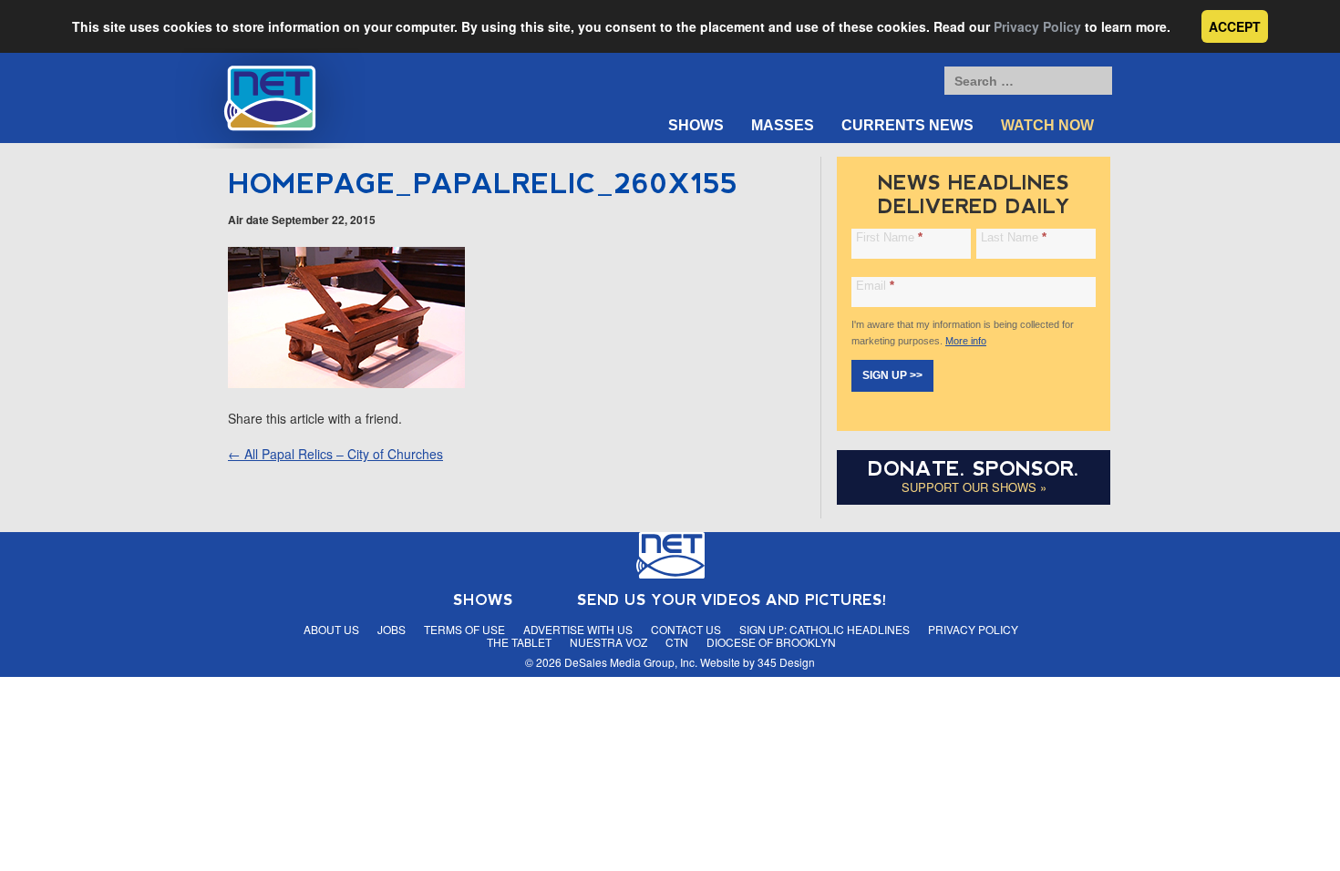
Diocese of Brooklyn (771, 642)
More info (965, 340)
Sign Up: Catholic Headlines (824, 629)
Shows (696, 125)
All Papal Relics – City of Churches (335, 454)
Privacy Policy (1037, 26)
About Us (331, 629)
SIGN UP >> (892, 375)
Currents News (907, 125)
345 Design (786, 662)
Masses (782, 125)
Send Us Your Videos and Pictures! (732, 600)
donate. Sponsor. (973, 468)
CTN (676, 642)
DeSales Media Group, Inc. (630, 662)
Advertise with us (578, 629)
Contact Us (686, 629)
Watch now (1047, 125)
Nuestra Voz (608, 642)
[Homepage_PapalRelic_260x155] (346, 383)
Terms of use (464, 629)
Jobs (391, 629)
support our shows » (974, 487)
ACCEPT (1235, 26)
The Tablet (519, 642)
